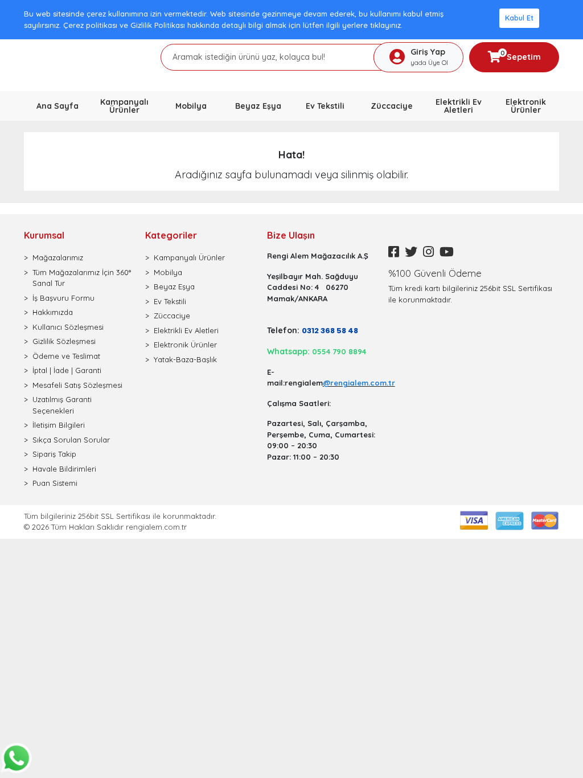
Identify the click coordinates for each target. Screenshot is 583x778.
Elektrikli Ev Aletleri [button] (459, 106)
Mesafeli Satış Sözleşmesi (77, 385)
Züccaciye (172, 315)
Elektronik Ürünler (185, 344)
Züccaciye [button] (392, 106)
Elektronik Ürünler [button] (526, 106)
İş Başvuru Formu (63, 297)
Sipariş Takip (54, 453)
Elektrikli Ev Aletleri (186, 330)
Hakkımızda (52, 312)
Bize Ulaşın (291, 235)
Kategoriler (171, 235)
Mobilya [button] (191, 106)
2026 (41, 526)
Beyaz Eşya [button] (258, 106)
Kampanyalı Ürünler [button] (124, 106)
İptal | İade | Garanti (66, 370)
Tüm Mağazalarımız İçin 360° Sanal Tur (81, 278)
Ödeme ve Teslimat (66, 356)
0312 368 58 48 (330, 330)
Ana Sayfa (57, 106)
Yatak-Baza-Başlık (185, 359)
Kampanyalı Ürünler (189, 257)
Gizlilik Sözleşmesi (64, 341)
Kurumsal (44, 235)
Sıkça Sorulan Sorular (71, 439)
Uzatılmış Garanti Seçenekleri (62, 405)
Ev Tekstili (170, 301)
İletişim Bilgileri (58, 424)
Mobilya (168, 272)
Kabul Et (519, 17)
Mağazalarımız (57, 257)
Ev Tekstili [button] (325, 106)
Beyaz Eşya (174, 286)
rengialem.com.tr (156, 526)
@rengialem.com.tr (359, 382)
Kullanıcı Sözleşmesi (68, 326)
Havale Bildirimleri (64, 468)
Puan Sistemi (54, 483)
